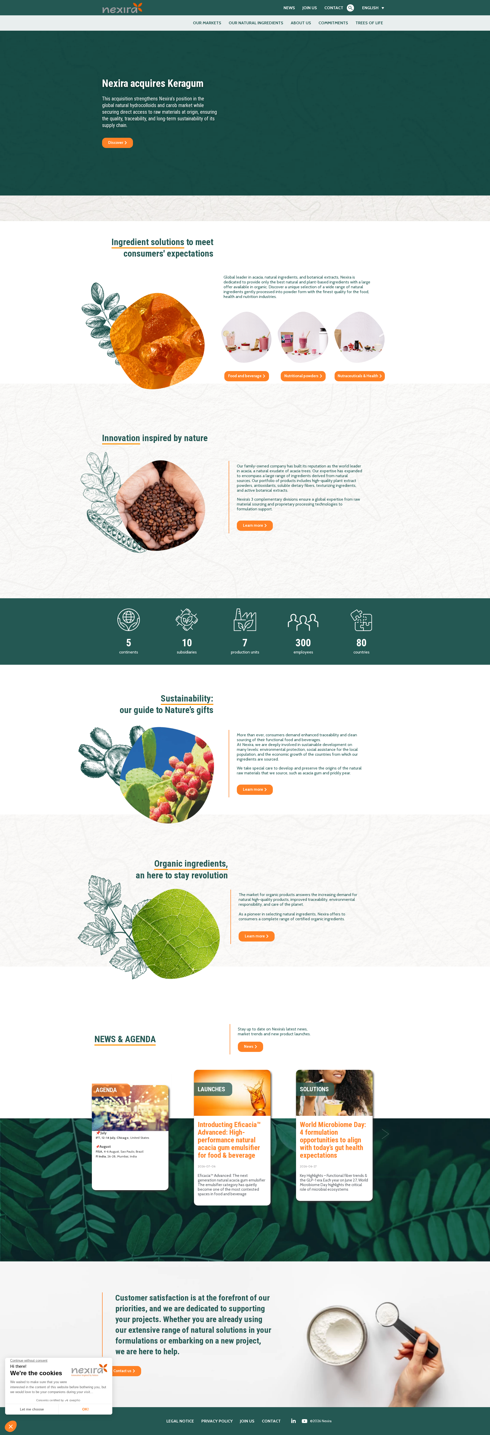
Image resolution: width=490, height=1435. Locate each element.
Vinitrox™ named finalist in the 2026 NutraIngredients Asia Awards (334, 1136)
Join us (309, 7)
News (289, 7)
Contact (333, 7)
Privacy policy (217, 1421)
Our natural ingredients (256, 22)
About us (301, 22)
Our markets (207, 22)
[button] (385, 1134)
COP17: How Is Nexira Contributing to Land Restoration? (229, 1132)
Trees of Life (369, 22)
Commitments (333, 22)
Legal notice (180, 1421)
